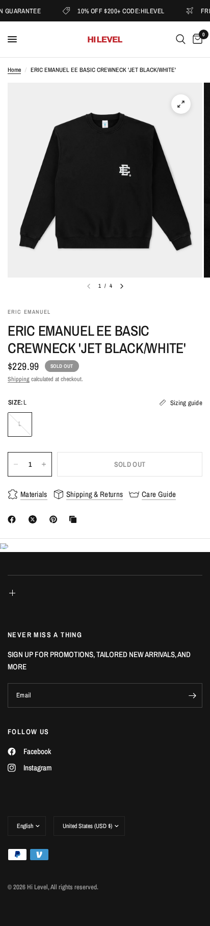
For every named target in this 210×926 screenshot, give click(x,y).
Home (14, 70)
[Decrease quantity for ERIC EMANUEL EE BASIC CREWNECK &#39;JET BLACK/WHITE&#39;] (15, 464)
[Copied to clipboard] (75, 519)
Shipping (19, 379)
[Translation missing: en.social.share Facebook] (14, 519)
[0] (195, 39)
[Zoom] (181, 104)
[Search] (180, 39)
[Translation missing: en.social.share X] (35, 519)
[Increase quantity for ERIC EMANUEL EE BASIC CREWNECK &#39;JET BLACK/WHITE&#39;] (43, 464)
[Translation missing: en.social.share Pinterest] (55, 519)
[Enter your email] (192, 695)
